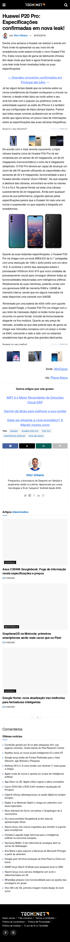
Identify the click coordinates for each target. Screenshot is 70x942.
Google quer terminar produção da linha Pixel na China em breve (35, 860)
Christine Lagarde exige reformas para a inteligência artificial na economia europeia (32, 836)
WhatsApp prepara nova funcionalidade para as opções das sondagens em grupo (35, 881)
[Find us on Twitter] (13, 933)
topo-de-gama (36, 435)
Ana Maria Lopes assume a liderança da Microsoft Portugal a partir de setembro (35, 852)
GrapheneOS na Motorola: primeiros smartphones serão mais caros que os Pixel (31, 635)
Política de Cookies (11, 925)
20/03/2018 (40, 35)
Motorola (11, 626)
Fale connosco (25, 917)
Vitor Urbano (21, 35)
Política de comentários (13, 921)
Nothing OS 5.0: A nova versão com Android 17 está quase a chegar (35, 767)
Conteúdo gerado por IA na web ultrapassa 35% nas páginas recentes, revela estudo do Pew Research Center (34, 746)
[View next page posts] (37, 717)
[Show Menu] (4, 4)
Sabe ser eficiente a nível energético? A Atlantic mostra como (35, 422)
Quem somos (8, 917)
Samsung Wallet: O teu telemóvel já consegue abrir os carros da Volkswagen (33, 844)
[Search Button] (66, 4)
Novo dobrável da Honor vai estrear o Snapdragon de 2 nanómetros (33, 812)
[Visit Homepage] (35, 5)
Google (10, 562)
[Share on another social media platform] (60, 446)
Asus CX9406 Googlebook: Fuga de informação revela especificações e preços (34, 571)
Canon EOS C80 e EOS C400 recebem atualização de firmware (33, 788)
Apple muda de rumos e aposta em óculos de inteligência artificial (34, 775)
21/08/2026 (9, 578)
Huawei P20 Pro (30, 430)
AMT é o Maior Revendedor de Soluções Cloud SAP (35, 399)
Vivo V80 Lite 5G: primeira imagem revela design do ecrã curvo (34, 889)
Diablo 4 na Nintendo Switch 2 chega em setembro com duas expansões (33, 804)
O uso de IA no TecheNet (36, 925)
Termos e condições (45, 917)
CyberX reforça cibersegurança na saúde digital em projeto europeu (35, 796)
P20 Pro (46, 430)
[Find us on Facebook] (5, 933)
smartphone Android (14, 435)
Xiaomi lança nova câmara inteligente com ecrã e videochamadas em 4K (30, 873)
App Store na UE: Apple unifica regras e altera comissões (34, 781)
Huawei (14, 430)
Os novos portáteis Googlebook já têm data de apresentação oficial (29, 820)
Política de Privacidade (39, 921)
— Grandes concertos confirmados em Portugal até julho (35, 79)
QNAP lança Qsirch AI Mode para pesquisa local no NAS (34, 866)
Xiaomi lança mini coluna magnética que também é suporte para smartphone (35, 828)
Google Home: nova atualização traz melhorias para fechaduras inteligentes (33, 700)
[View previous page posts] (32, 717)
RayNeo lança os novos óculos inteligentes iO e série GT (34, 752)
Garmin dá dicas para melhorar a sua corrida (35, 411)
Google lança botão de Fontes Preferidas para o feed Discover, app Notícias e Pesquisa (32, 759)
